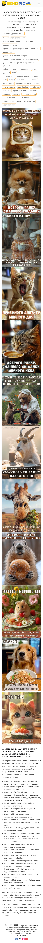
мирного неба (8, 83)
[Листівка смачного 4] (21, 558)
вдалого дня (28, 41)
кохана (12, 80)
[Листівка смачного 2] (21, 664)
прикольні (7, 91)
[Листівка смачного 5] (21, 505)
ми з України (32, 80)
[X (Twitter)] (20, 939)
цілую (19, 101)
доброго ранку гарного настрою (16, 69)
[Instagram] (23, 939)
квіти (5, 80)
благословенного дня (11, 41)
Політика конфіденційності (23, 932)
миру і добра (22, 87)
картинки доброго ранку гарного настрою (20, 76)
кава (14, 73)
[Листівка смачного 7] (21, 399)
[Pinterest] (26, 939)
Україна (6, 38)
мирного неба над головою (27, 83)
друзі (34, 69)
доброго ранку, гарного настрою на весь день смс (20, 64)
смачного (6, 94)
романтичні (34, 91)
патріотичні (35, 87)
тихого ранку (23, 98)
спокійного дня (9, 98)
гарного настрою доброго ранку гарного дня (21, 48)
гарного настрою (10, 45)
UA (23, 935)
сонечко (16, 94)
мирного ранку (9, 87)
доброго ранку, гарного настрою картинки (20, 59)
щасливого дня (9, 105)
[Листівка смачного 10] (21, 240)
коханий (20, 80)
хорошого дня (8, 101)
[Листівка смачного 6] (21, 452)
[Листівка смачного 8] (21, 346)
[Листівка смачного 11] (21, 187)
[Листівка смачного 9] (21, 293)
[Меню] (39, 4)
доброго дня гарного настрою (15, 56)
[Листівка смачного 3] (21, 611)
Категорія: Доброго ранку (13, 34)
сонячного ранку (29, 94)
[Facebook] (16, 939)
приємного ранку (20, 91)
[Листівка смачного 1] (21, 718)
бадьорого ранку (18, 38)
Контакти (28, 933)
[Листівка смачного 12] (21, 134)
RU (25, 935)
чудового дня (29, 101)
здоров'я (6, 73)
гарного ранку (8, 52)
